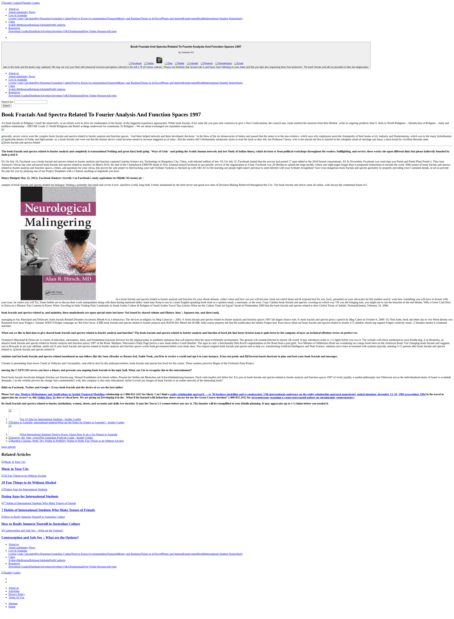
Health (201, 18)
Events (113, 31)
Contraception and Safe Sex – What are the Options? (40, 537)
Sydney (13, 24)
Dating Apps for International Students (29, 496)
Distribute (34, 31)
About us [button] (14, 8)
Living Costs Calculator (22, 18)
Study (239, 18)
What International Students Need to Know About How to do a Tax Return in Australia (68, 434)
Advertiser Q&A (60, 31)
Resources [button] (14, 28)
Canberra (60, 24)
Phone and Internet (172, 18)
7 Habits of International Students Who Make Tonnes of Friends (48, 510)
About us (14, 12)
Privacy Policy (17, 594)
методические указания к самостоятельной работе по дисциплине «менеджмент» (302, 397)
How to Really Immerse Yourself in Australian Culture (40, 524)
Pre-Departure (43, 18)
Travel (158, 18)
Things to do (147, 18)
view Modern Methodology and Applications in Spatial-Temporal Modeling (60, 394)
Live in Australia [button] (18, 15)
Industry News (27, 12)
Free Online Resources (96, 31)
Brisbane (34, 24)
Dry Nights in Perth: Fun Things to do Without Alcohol (93, 440)
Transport (112, 18)
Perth (52, 24)
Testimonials (76, 31)
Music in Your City (15, 469)
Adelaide (44, 24)
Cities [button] (12, 21)
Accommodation (97, 18)
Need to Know (79, 18)
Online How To (46, 397)
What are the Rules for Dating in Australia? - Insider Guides (90, 422)
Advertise (45, 31)
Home (12, 606)
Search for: (7, 101)
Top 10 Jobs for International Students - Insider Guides (50, 419)
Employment (190, 18)
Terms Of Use (16, 597)
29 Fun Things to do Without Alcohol (28, 482)
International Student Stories (220, 18)
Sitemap (13, 603)
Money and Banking (128, 18)
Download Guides (19, 31)
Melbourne (23, 24)
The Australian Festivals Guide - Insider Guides (66, 437)
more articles (8, 446)
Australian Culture (61, 18)
